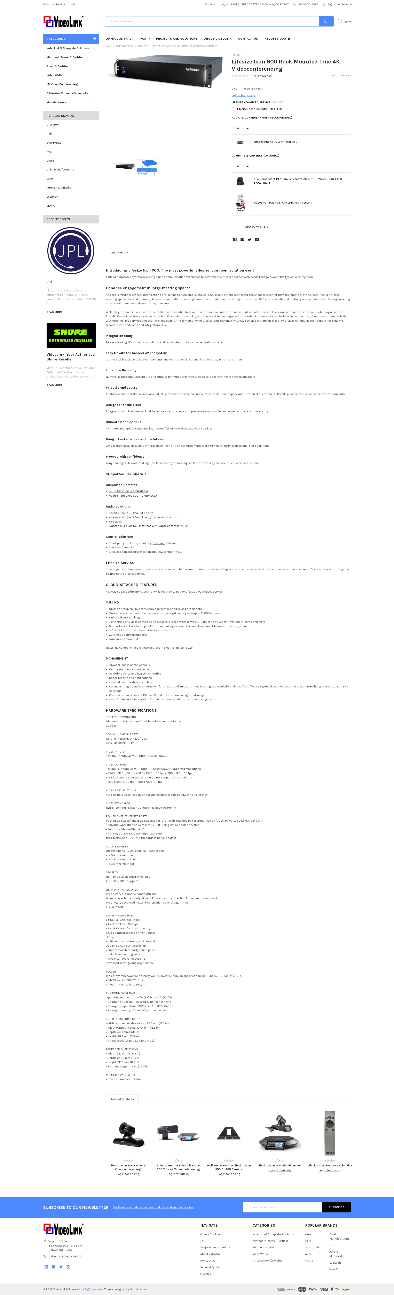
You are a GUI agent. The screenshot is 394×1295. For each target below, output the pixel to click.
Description (119, 252)
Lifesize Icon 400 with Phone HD (279, 1165)
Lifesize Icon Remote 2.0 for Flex (330, 1165)
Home (109, 46)
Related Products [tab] (122, 1099)
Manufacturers (57, 102)
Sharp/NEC (54, 142)
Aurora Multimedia (59, 187)
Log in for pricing (243, 95)
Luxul (50, 178)
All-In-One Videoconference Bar (68, 93)
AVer (50, 151)
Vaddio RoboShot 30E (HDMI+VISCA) (133, 495)
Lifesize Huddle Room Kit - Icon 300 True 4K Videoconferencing (178, 1167)
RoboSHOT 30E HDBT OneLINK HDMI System (283, 202)
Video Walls (54, 75)
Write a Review (341, 75)
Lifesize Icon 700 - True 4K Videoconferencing (128, 1167)
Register (346, 4)
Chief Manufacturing (60, 169)
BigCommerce (94, 1289)
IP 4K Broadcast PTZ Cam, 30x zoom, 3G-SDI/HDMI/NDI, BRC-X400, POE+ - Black (298, 181)
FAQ (143, 38)
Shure (50, 160)
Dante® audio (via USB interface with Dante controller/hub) (148, 526)
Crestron (53, 124)
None (245, 128)
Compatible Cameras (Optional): (256, 155)
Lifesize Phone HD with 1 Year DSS (275, 142)
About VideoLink (217, 38)
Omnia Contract (120, 38)
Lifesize (142, 46)
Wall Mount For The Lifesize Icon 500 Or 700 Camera (229, 1167)
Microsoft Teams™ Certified (66, 57)
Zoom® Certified (58, 66)
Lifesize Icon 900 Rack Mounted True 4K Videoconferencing (184, 46)
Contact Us (248, 38)
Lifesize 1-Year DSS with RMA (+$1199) (260, 109)
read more (55, 312)
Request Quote (277, 38)
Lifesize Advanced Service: (258, 102)
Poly (49, 133)
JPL (50, 282)
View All (51, 205)
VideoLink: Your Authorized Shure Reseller (71, 356)
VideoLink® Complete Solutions (68, 48)
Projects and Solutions (177, 38)
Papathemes (138, 1289)
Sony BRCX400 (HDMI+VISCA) (128, 491)
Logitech (52, 196)
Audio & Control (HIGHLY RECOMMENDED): (262, 117)
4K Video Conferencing (62, 84)
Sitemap (205, 1273)
